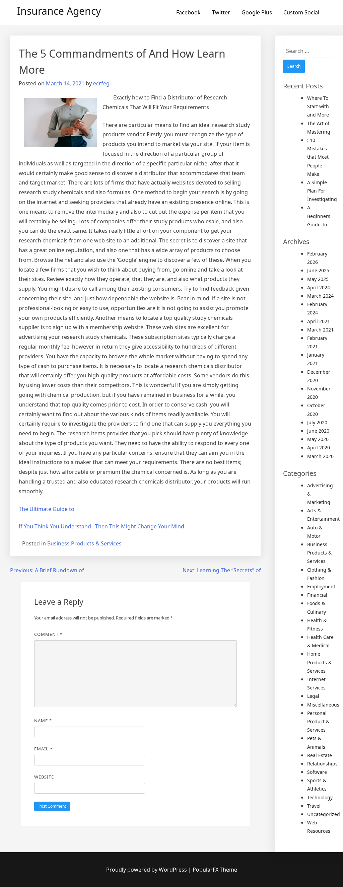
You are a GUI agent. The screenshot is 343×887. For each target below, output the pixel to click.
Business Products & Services (84, 543)
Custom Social (301, 12)
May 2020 (318, 439)
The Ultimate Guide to (46, 509)
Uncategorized (323, 814)
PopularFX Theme (215, 869)
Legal (313, 696)
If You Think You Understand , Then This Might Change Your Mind (101, 526)
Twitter (221, 12)
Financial (317, 595)
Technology (320, 797)
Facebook (188, 12)
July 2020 (317, 422)
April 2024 (318, 287)
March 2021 (320, 329)
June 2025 (318, 270)
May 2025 (318, 279)
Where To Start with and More (318, 106)
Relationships (322, 763)
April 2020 (318, 447)
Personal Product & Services (318, 721)
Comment (48, 634)
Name (43, 721)
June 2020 (318, 431)
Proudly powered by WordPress (147, 869)
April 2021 (318, 321)
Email (43, 749)
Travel (314, 806)
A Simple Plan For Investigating (322, 190)
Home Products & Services (319, 662)
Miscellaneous (323, 704)
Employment (321, 586)
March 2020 (320, 456)
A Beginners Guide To (318, 215)
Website (44, 777)
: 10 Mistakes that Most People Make (318, 157)
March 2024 (320, 296)
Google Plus (257, 12)
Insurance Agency (59, 11)
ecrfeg (101, 83)
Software (317, 772)
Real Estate (319, 755)
